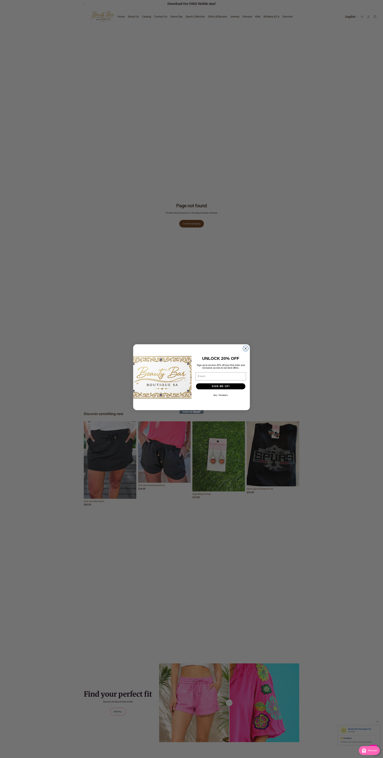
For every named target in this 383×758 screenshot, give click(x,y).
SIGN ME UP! (221, 386)
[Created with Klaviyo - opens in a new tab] (191, 412)
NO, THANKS (221, 395)
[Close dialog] (245, 348)
